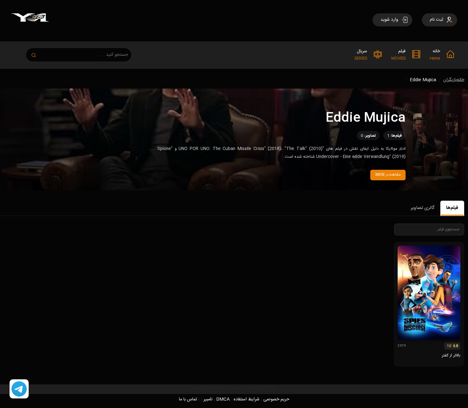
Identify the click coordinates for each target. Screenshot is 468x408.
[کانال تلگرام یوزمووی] (19, 389)
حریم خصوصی (276, 399)
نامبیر (207, 399)
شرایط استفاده (246, 399)
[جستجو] (36, 53)
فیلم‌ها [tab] (452, 208)
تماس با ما (188, 399)
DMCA (223, 399)
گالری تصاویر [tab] (422, 208)
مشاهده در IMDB (388, 175)
